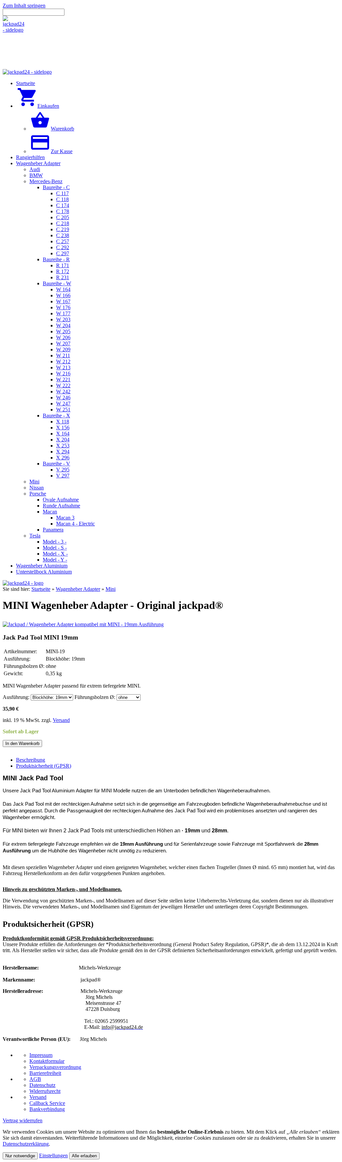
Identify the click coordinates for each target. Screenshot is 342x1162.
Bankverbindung (47, 1109)
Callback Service (47, 1103)
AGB (35, 1079)
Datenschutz (42, 1085)
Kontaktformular (46, 1061)
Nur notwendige (20, 1155)
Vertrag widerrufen (22, 1120)
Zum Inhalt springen (24, 5)
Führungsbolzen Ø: (94, 697)
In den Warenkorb (22, 743)
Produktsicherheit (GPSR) (43, 766)
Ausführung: (16, 697)
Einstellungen (53, 1155)
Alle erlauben (84, 1155)
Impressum (40, 1055)
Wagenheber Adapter (78, 589)
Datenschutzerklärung (26, 1144)
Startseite (40, 589)
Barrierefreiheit (45, 1073)
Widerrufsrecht (44, 1091)
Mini (111, 589)
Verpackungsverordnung (55, 1067)
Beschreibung (30, 760)
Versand (61, 720)
